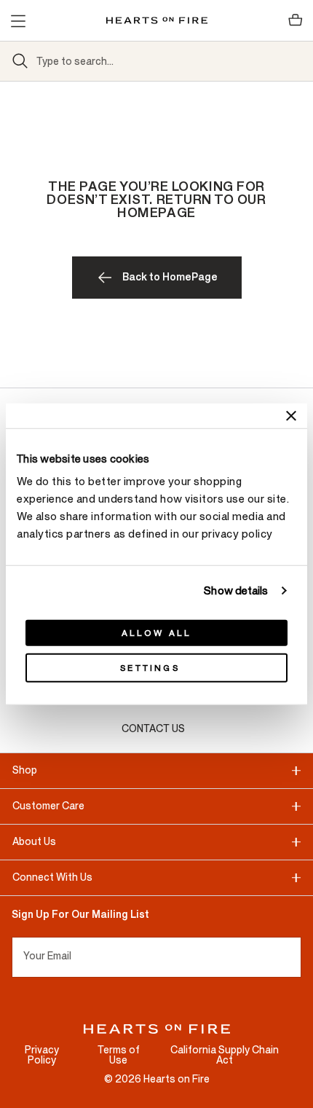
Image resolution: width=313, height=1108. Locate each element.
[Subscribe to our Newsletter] (295, 957)
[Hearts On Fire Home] (156, 20)
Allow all (157, 633)
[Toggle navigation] (17, 20)
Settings (150, 668)
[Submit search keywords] (20, 61)
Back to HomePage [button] (170, 277)
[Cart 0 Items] (295, 20)
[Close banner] (291, 415)
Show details (236, 590)
